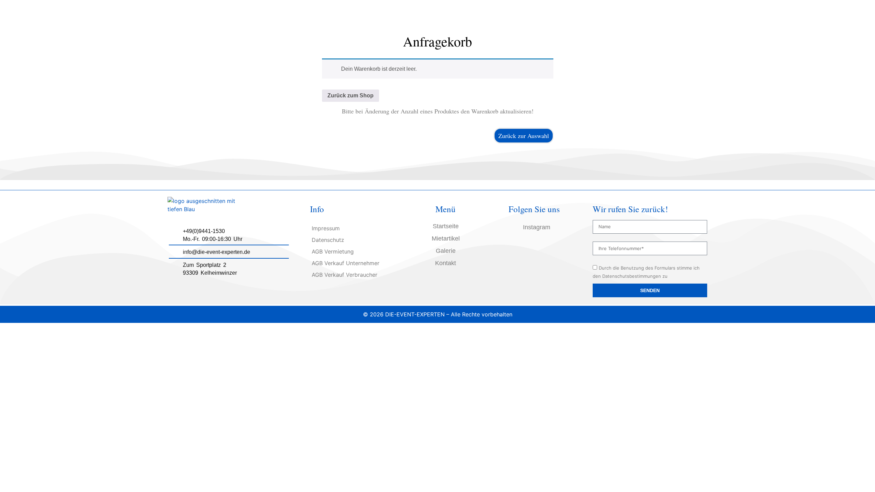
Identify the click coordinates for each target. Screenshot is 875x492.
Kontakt (445, 263)
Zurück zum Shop (350, 95)
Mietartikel (446, 238)
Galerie (446, 250)
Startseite (446, 226)
